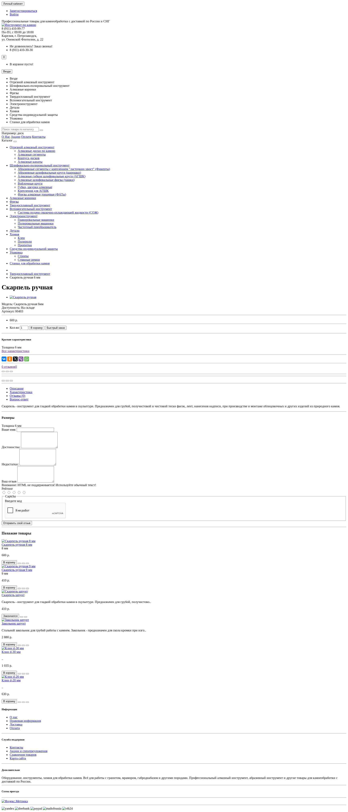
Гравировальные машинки (36, 219)
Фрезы (14, 201)
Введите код (13, 501)
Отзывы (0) (17, 395)
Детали (15, 230)
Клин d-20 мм (11, 680)
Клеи (21, 238)
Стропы (23, 256)
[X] (15, 359)
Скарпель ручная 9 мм (17, 570)
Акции (15, 136)
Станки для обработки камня (30, 263)
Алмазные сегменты (32, 154)
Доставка (16, 724)
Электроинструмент (23, 216)
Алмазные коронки (23, 198)
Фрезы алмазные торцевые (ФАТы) (42, 194)
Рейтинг (7, 488)
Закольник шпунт (14, 623)
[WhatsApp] (26, 359)
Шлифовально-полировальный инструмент (39, 165)
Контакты (39, 136)
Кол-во (14, 327)
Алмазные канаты (30, 161)
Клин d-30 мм (11, 652)
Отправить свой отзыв (16, 523)
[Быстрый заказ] (19, 563)
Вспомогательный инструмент (31, 209)
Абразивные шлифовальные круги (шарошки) (49, 172)
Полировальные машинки (36, 223)
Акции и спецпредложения (28, 751)
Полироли (25, 241)
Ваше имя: (9, 429)
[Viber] (21, 359)
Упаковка (16, 252)
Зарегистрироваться (23, 10)
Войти (14, 14)
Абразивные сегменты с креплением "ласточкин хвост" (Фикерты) (64, 169)
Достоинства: (11, 447)
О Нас (6, 136)
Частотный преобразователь (37, 227)
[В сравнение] (11, 371)
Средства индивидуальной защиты (34, 249)
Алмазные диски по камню (36, 151)
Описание (17, 388)
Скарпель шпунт (13, 595)
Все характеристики (15, 351)
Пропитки (25, 245)
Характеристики (21, 392)
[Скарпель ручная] (23, 297)
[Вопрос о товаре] (3, 371)
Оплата (26, 136)
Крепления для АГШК (33, 190)
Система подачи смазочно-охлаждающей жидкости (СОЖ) (58, 212)
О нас (14, 717)
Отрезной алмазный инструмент (32, 147)
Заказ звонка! (31, 46)
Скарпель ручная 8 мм (17, 544)
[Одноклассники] (9, 359)
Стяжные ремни (29, 259)
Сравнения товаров (23, 754)
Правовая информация (25, 721)
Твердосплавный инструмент (30, 205)
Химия (14, 234)
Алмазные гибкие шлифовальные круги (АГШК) (51, 176)
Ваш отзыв (9, 481)
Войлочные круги (30, 183)
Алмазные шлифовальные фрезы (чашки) (46, 180)
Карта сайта (18, 758)
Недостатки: (10, 464)
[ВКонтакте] (4, 359)
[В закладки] (7, 371)
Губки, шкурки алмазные (35, 187)
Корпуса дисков (28, 158)
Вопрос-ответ (19, 399)
